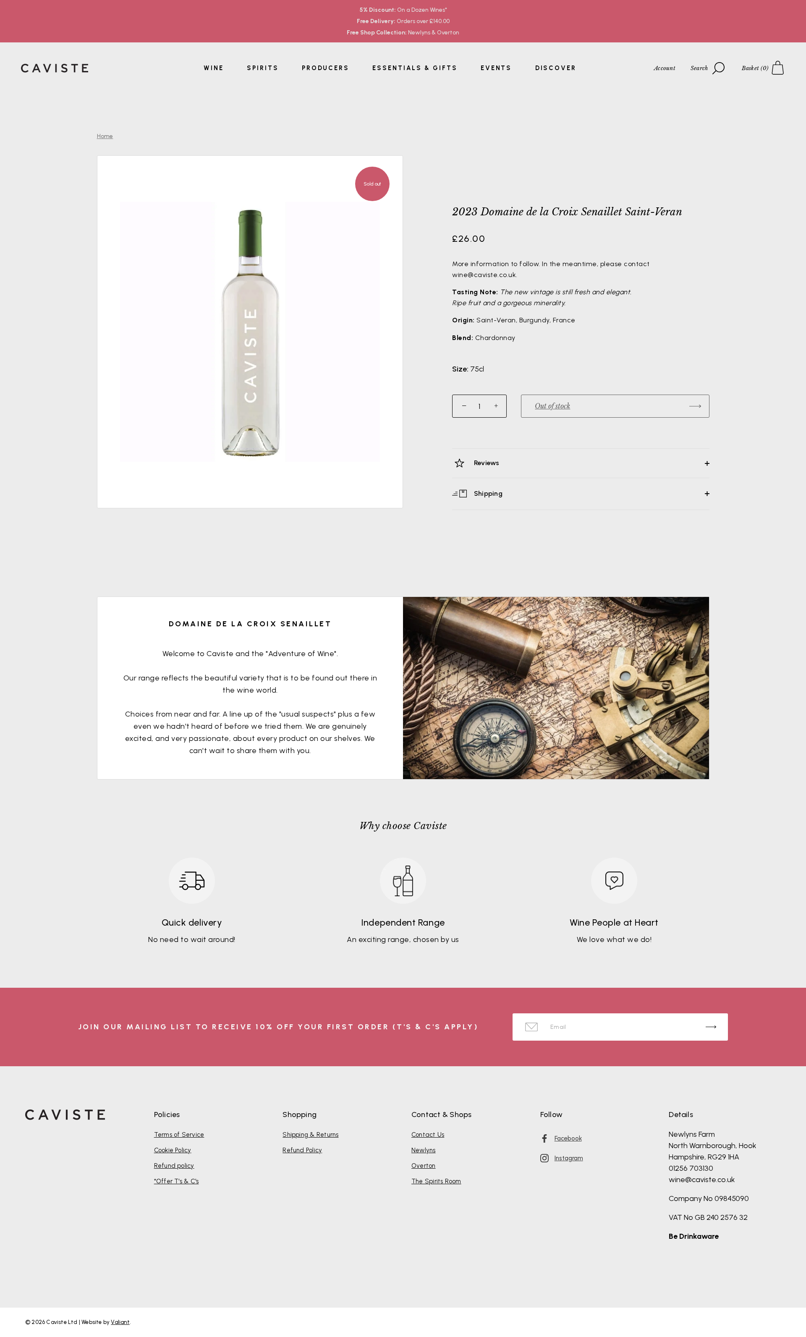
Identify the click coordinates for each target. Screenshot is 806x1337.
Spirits (262, 68)
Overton (423, 1166)
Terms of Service (179, 1134)
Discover (555, 68)
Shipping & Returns (310, 1134)
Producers (325, 68)
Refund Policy (302, 1150)
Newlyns (423, 1150)
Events (496, 68)
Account (664, 68)
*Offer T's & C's (176, 1181)
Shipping (487, 493)
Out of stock (552, 406)
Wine (214, 68)
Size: (460, 369)
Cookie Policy (172, 1150)
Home (105, 136)
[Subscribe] (711, 1027)
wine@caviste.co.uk (702, 1179)
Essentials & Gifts (414, 68)
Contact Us (427, 1134)
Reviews (486, 463)
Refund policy (174, 1166)
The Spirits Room (436, 1181)
